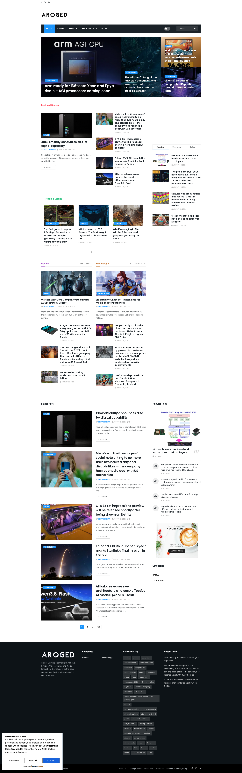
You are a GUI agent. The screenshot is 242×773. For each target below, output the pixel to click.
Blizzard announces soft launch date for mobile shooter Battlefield (118, 301)
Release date (139, 728)
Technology (89, 28)
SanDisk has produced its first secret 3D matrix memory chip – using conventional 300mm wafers (185, 199)
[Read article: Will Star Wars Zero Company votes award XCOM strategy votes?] (66, 283)
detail (141, 672)
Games (61, 28)
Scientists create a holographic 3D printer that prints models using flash (180, 86)
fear (134, 677)
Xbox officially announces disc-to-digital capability (120, 415)
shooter (128, 738)
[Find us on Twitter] (45, 2)
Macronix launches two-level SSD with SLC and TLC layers (184, 158)
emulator (151, 672)
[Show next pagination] (105, 627)
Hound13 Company (142, 687)
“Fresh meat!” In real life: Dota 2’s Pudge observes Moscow (185, 218)
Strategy (150, 743)
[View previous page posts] (91, 252)
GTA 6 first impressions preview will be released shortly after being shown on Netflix (129, 143)
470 (98, 627)
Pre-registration (145, 724)
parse (127, 719)
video (127, 752)
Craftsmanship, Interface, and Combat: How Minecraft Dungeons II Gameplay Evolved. (129, 380)
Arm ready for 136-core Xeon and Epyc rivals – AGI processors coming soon (79, 88)
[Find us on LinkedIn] (49, 2)
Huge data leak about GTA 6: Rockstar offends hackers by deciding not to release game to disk (178, 509)
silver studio (130, 743)
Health (73, 28)
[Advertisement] (177, 120)
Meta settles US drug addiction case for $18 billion (72, 375)
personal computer (140, 719)
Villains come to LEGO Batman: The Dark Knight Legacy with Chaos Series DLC (93, 234)
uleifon (153, 748)
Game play (144, 677)
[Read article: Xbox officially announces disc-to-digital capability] (66, 125)
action (127, 658)
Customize (14, 760)
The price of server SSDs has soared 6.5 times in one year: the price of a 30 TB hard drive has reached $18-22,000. (186, 177)
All (81, 263)
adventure (146, 658)
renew (151, 728)
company (128, 667)
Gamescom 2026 (131, 682)
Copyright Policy (135, 768)
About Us (122, 768)
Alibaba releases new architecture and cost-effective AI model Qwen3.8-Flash (128, 179)
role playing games (132, 733)
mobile (127, 704)
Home (49, 28)
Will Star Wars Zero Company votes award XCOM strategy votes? (65, 301)
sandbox (147, 733)
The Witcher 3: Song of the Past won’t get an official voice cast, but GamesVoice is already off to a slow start (141, 84)
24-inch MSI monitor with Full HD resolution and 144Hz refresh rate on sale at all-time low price (180, 55)
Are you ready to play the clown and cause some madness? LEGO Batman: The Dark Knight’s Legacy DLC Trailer (129, 331)
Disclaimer (148, 768)
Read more (50, 167)
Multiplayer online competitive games (140, 709)
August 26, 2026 (68, 96)
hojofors (128, 687)
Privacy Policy (181, 768)
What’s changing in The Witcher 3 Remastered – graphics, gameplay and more (126, 234)
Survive (128, 748)
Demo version (130, 672)
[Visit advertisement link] (177, 540)
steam (141, 743)
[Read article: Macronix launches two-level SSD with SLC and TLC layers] (177, 428)
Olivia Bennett (53, 96)
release (128, 728)
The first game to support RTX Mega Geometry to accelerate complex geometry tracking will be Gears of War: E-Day (58, 235)
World (105, 28)
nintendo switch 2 (148, 714)
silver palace (139, 738)
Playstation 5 (130, 724)
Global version (148, 682)
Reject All (33, 760)
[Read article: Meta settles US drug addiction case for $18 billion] (49, 377)
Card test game (146, 663)
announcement (131, 663)
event (127, 677)
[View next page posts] (96, 252)
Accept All (51, 760)
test (136, 748)
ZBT (150, 752)
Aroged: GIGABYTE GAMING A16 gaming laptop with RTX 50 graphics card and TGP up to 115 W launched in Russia (75, 331)
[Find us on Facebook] (41, 2)
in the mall (140, 692)
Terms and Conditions (164, 768)
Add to (136, 658)
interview (128, 692)
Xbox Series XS (138, 752)
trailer (143, 748)
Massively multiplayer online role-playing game (139, 698)
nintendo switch (131, 714)
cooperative (140, 667)
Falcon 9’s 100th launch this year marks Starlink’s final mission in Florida (130, 161)
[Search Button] (195, 28)
